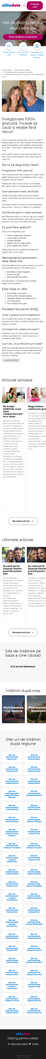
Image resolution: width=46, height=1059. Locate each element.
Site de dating (7, 70)
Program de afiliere (23, 1058)
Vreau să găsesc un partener (23, 37)
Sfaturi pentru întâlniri (22, 70)
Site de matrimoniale (22, 1056)
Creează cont (35, 5)
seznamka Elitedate (11, 360)
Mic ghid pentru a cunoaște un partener (19, 72)
